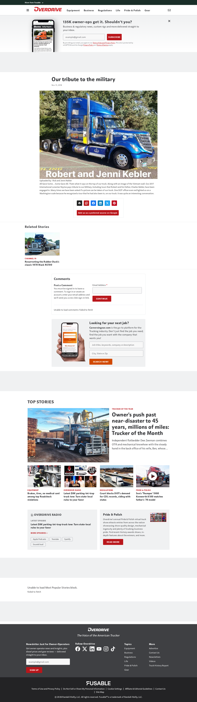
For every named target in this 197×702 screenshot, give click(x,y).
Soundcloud (38, 544)
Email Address (99, 285)
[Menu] (27, 10)
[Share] (93, 203)
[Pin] (114, 203)
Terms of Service (102, 45)
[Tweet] (107, 203)
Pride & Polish (143, 490)
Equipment (33, 490)
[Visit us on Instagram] (106, 648)
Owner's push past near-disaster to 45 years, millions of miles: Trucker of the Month (140, 423)
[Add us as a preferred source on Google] (86, 203)
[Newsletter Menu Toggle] (169, 10)
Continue (102, 298)
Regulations (106, 490)
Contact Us (160, 688)
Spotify (67, 539)
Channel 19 (30, 258)
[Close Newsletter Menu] (169, 21)
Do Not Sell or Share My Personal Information (84, 688)
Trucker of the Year (122, 409)
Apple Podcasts (39, 539)
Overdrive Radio (72, 490)
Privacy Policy (88, 45)
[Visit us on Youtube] (99, 648)
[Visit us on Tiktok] (113, 648)
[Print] (79, 203)
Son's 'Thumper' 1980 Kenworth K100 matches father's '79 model (149, 496)
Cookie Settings (115, 688)
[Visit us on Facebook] (77, 648)
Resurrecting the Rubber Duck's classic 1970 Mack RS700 (42, 263)
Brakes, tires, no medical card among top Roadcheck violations (43, 496)
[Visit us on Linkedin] (92, 648)
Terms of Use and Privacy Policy (104, 43)
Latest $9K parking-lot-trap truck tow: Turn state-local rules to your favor (79, 496)
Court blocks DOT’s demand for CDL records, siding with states (115, 496)
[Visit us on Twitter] (85, 648)
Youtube (55, 539)
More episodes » (39, 533)
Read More (113, 542)
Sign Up (34, 670)
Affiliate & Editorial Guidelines (138, 688)
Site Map (100, 691)
